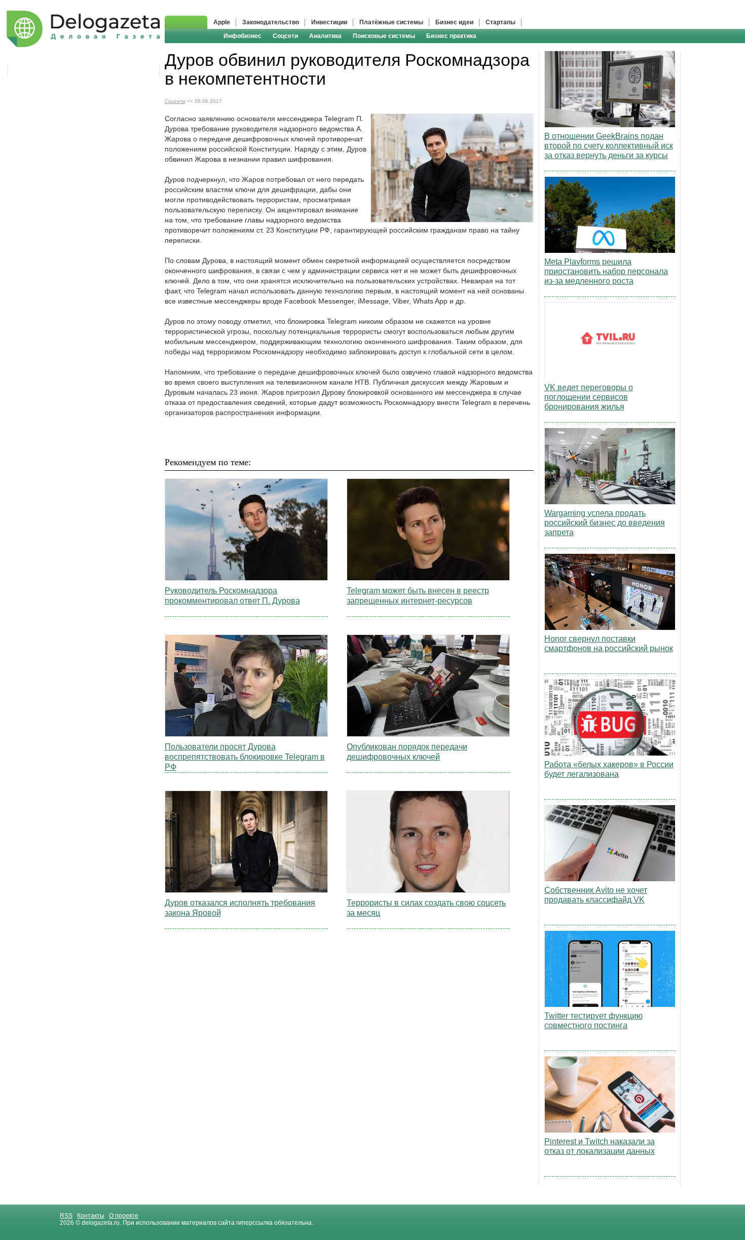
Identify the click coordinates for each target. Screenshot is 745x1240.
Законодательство (270, 22)
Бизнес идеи (454, 22)
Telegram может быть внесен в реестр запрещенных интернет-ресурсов (418, 595)
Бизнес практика (451, 36)
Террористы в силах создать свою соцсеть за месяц (426, 907)
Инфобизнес (243, 36)
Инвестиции (329, 22)
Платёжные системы (391, 22)
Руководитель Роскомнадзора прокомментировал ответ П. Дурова (232, 595)
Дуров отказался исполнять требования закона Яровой (240, 907)
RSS (66, 1215)
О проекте (123, 1215)
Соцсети (285, 36)
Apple (221, 22)
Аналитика (325, 36)
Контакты (90, 1215)
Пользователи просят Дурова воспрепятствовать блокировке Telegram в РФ (245, 756)
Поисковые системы (384, 36)
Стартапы (500, 22)
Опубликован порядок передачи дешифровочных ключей (407, 751)
